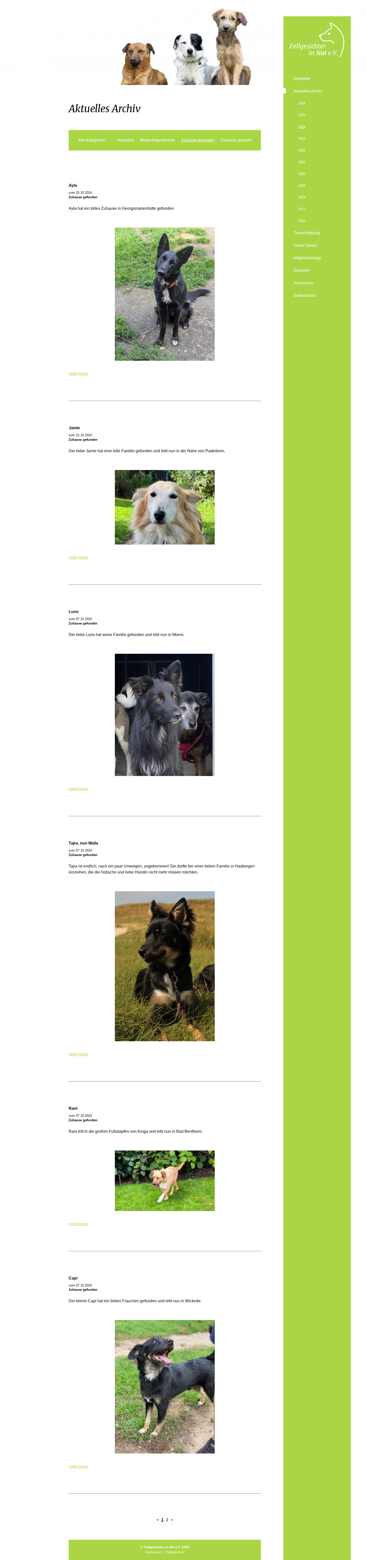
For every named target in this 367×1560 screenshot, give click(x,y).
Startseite (302, 78)
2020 (301, 174)
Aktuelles (126, 140)
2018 (301, 197)
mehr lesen (78, 374)
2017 (301, 209)
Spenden (302, 270)
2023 (301, 138)
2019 (301, 186)
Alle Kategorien (92, 140)
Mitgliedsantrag (307, 258)
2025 (301, 115)
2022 (301, 150)
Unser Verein (305, 245)
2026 (301, 103)
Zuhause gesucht (236, 140)
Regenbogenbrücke (157, 140)
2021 (301, 162)
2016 (301, 221)
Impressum (303, 283)
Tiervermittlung (307, 233)
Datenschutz (305, 295)
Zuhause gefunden (198, 140)
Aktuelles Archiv (308, 91)
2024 (301, 127)
